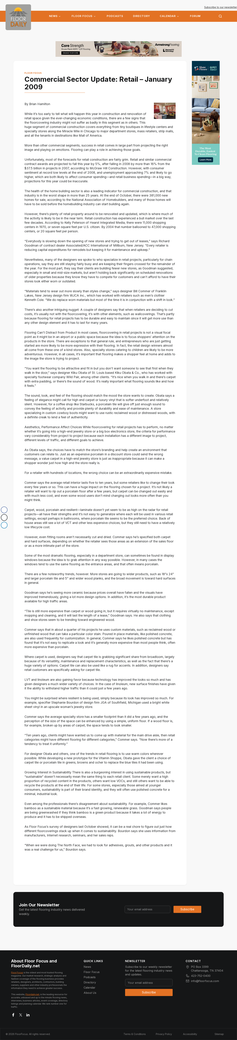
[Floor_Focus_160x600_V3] (119, 49)
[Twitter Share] (4, 517)
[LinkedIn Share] (4, 525)
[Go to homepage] (18, 17)
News (53, 16)
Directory (141, 16)
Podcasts (115, 16)
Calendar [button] (168, 16)
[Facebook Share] (4, 510)
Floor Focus (82, 16)
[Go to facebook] (13, 1014)
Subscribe (187, 909)
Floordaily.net (32, 994)
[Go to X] (20, 1014)
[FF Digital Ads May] (206, 113)
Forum (195, 16)
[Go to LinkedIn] (28, 1014)
